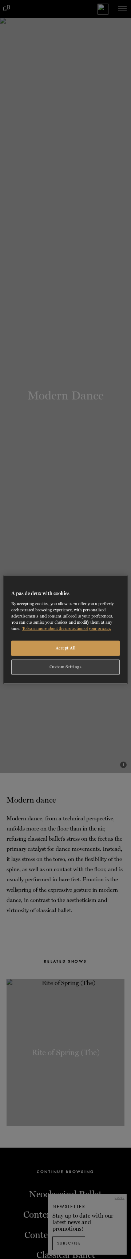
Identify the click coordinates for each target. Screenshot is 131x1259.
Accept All (66, 648)
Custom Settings (65, 666)
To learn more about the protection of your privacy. (66, 628)
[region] (65, 629)
